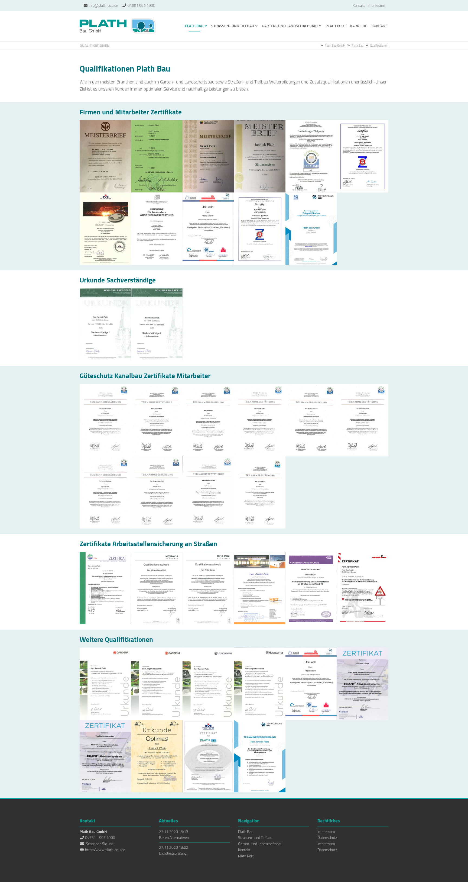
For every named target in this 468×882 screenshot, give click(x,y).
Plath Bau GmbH (118, 26)
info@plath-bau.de (103, 5)
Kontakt (359, 5)
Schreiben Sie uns (99, 843)
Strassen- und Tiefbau (255, 837)
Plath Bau (357, 45)
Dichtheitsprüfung (173, 853)
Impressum (376, 5)
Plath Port (246, 856)
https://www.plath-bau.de (105, 849)
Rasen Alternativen (174, 837)
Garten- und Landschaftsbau (260, 843)
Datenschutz (327, 837)
